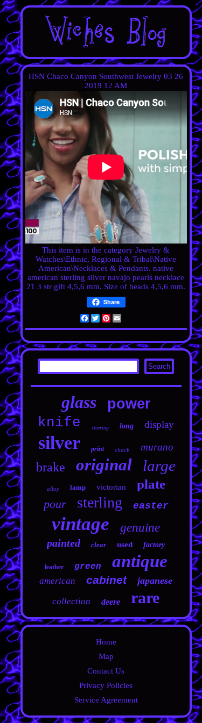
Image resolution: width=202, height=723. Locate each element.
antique (140, 561)
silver (59, 443)
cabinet (106, 580)
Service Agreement (106, 700)
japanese (154, 580)
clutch (122, 450)
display (159, 424)
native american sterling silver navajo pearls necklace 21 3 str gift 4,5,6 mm (105, 277)
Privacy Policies (106, 685)
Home (106, 642)
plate (151, 484)
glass (78, 402)
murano (157, 447)
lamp (78, 487)
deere (110, 601)
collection (71, 601)
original (104, 464)
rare (145, 597)
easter (151, 505)
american (57, 581)
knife (59, 422)
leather (54, 567)
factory (154, 545)
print (97, 449)
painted (63, 543)
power (129, 404)
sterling (99, 502)
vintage (80, 523)
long (127, 426)
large (159, 465)
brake (50, 467)
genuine (140, 527)
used (125, 544)
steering (100, 428)
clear (98, 545)
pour (55, 504)
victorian (111, 487)
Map (106, 656)
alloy (53, 488)
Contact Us (105, 671)
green (87, 566)
